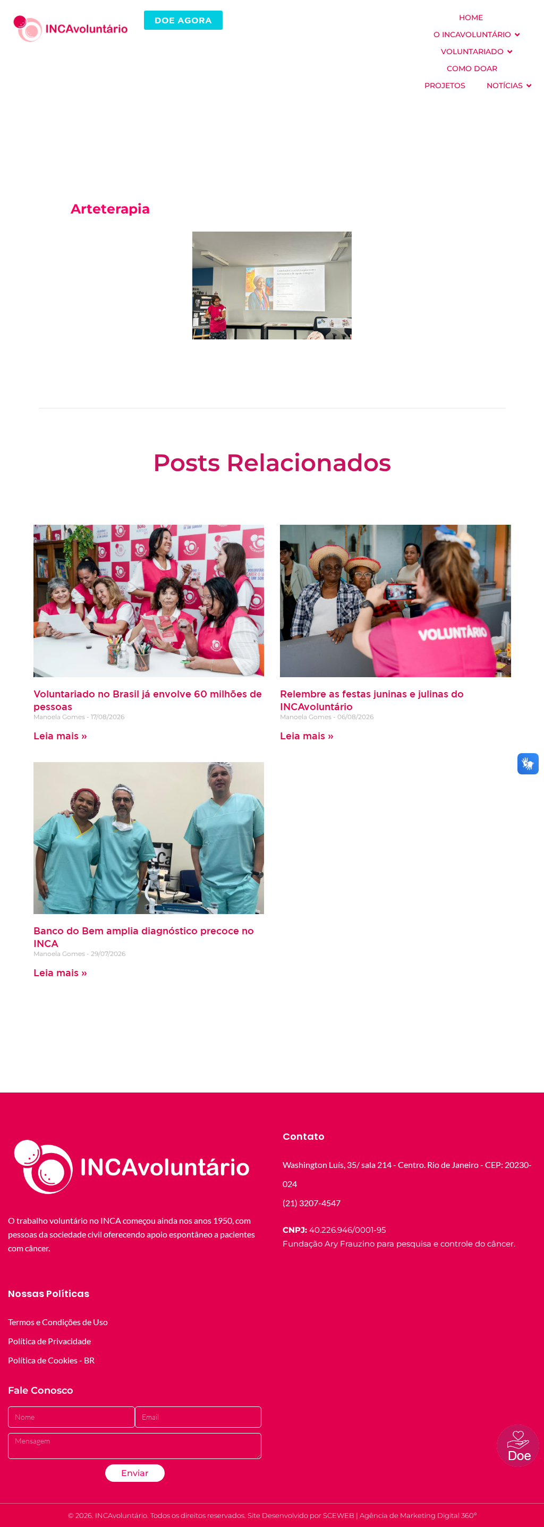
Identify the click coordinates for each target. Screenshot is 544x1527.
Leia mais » (60, 735)
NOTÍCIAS (505, 85)
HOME (471, 17)
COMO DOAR (472, 68)
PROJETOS (444, 85)
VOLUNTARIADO (472, 51)
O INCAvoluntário (472, 34)
